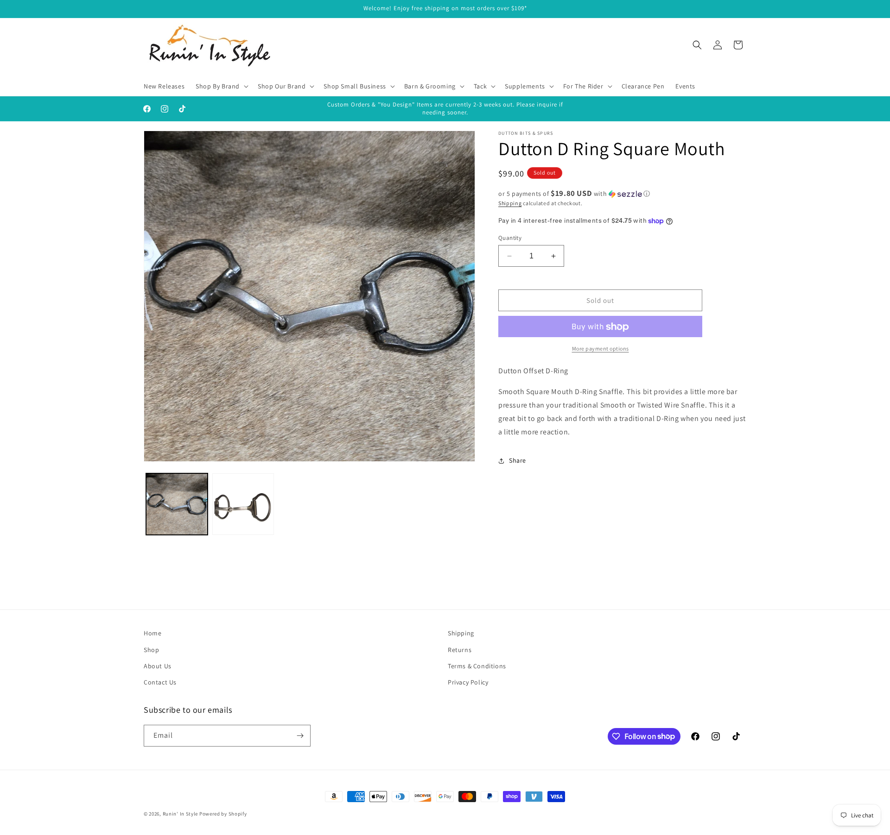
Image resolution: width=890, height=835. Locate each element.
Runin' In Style (180, 813)
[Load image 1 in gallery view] (177, 504)
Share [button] (517, 460)
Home (152, 633)
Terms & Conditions (477, 666)
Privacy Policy (468, 682)
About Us (158, 666)
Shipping (510, 203)
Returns (459, 650)
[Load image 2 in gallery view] (243, 504)
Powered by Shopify (223, 813)
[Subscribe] (300, 736)
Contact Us (160, 682)
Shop (151, 650)
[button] (221, 86)
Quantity (509, 238)
